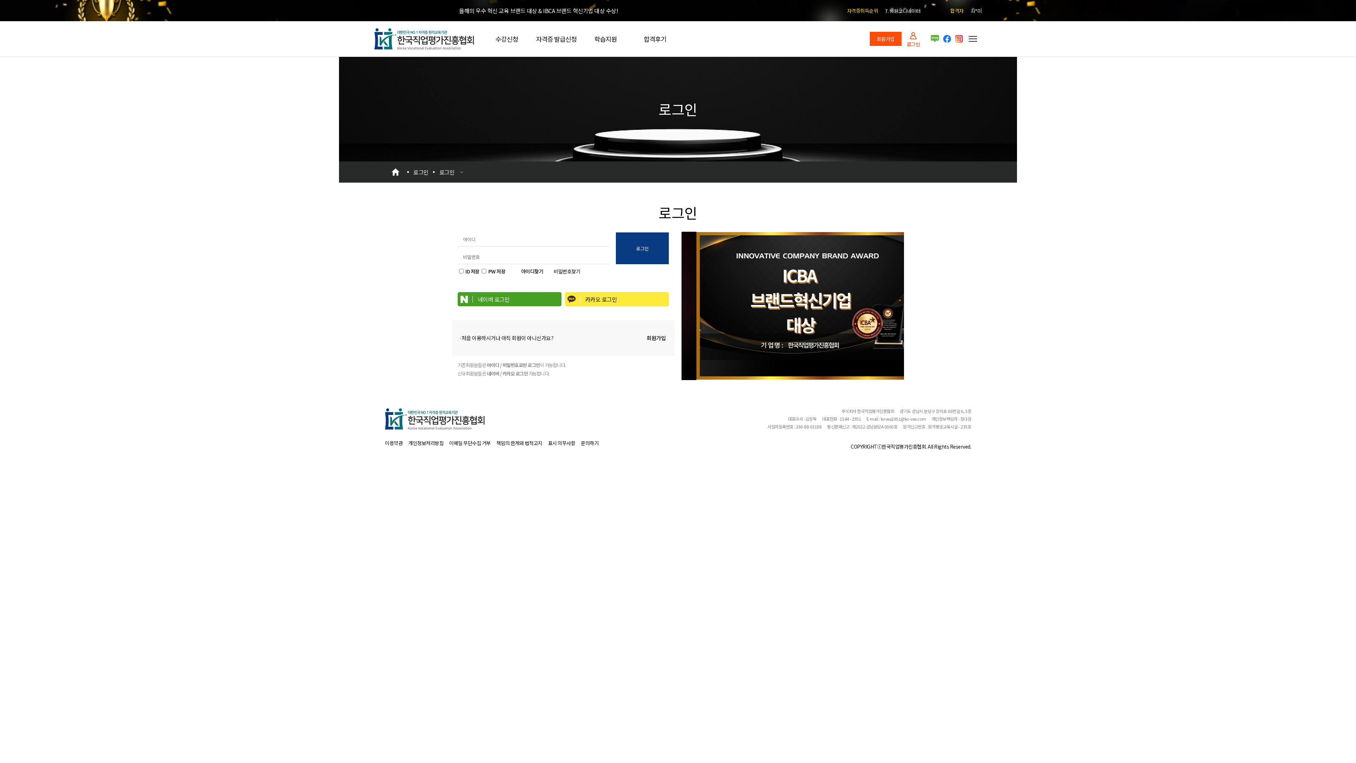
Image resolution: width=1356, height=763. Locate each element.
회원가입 (885, 38)
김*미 (976, 10)
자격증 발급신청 (556, 38)
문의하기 (590, 442)
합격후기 (655, 38)
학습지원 (605, 38)
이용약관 (394, 442)
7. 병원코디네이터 (902, 10)
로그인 (913, 44)
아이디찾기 (532, 271)
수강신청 (506, 38)
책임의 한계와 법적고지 (519, 442)
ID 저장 (472, 271)
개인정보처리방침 (426, 442)
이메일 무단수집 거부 (470, 442)
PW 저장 (497, 271)
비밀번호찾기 (567, 271)
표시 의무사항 (562, 442)
